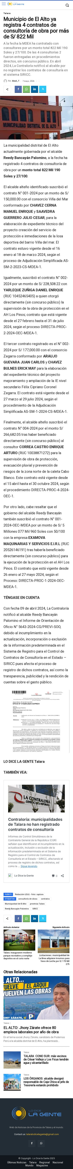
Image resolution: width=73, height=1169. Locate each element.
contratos (45, 899)
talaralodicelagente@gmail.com (42, 1134)
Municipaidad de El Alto (15, 903)
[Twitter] (42, 89)
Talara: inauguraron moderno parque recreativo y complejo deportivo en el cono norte (18, 955)
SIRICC (35, 908)
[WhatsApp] (26, 89)
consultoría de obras (27, 899)
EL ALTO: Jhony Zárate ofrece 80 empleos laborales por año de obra (31, 1030)
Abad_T (15, 81)
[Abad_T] (6, 81)
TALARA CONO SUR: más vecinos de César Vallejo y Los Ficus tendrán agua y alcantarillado (46, 1059)
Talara (7, 13)
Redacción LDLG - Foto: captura (29, 894)
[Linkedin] (34, 89)
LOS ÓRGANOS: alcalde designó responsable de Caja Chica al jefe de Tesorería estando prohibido (46, 1082)
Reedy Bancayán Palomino (17, 908)
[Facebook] (18, 89)
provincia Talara (37, 903)
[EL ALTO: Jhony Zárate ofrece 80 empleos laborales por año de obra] (36, 998)
